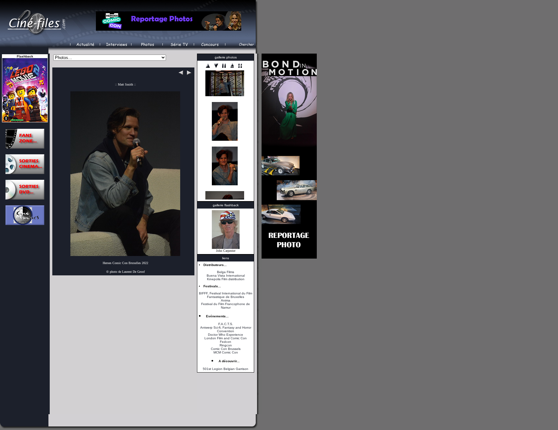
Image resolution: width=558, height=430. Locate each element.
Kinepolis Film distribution (225, 279)
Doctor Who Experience (225, 334)
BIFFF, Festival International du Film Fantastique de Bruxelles (225, 295)
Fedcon (225, 341)
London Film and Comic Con (225, 338)
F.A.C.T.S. (225, 324)
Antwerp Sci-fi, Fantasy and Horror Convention (225, 329)
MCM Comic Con (225, 352)
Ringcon (226, 345)
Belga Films (225, 272)
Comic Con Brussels (226, 349)
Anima (225, 300)
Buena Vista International (226, 275)
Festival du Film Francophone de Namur (225, 305)
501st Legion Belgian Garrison (225, 369)
